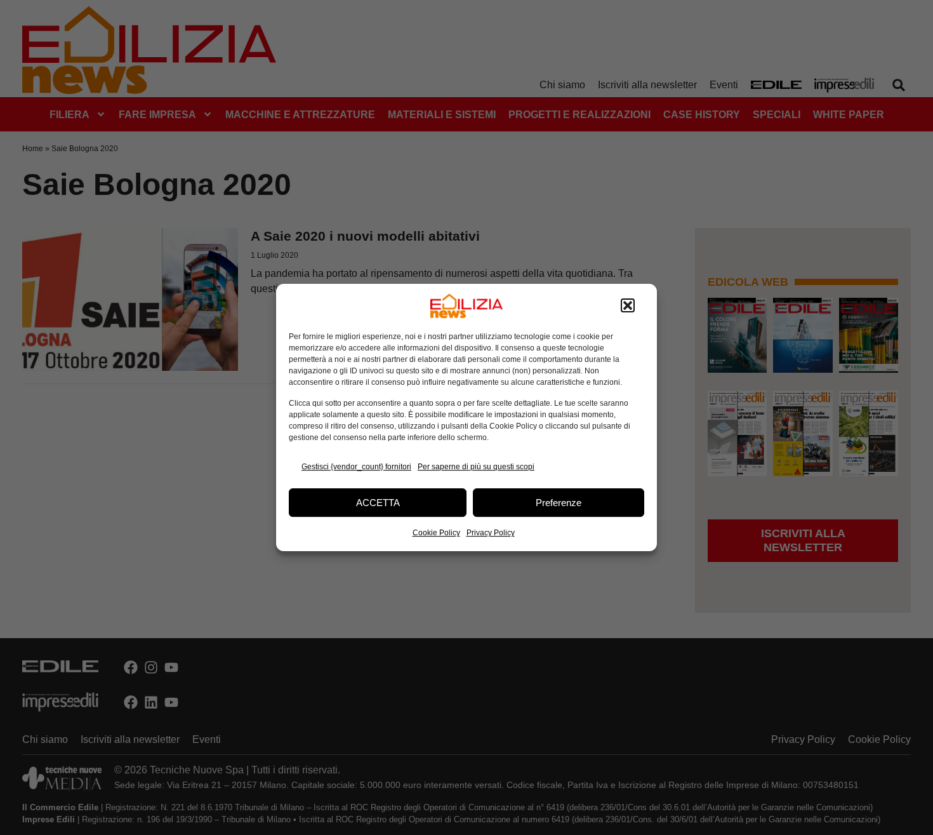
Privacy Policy (490, 532)
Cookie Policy (436, 532)
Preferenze (558, 502)
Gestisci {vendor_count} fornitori (356, 466)
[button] (627, 306)
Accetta (378, 502)
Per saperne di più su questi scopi (476, 466)
